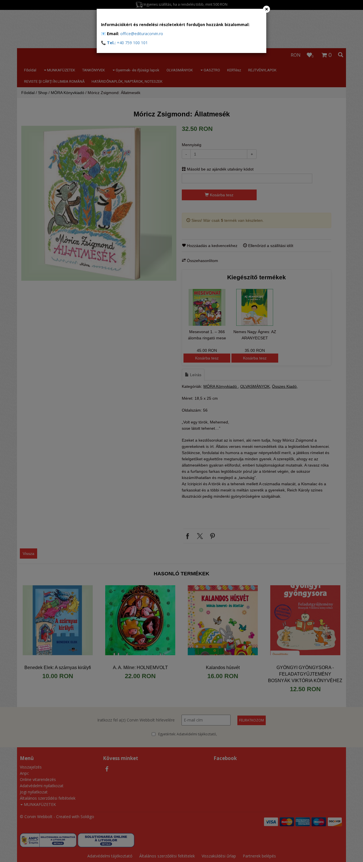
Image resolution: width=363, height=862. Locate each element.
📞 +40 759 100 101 (124, 42)
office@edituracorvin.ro (141, 33)
